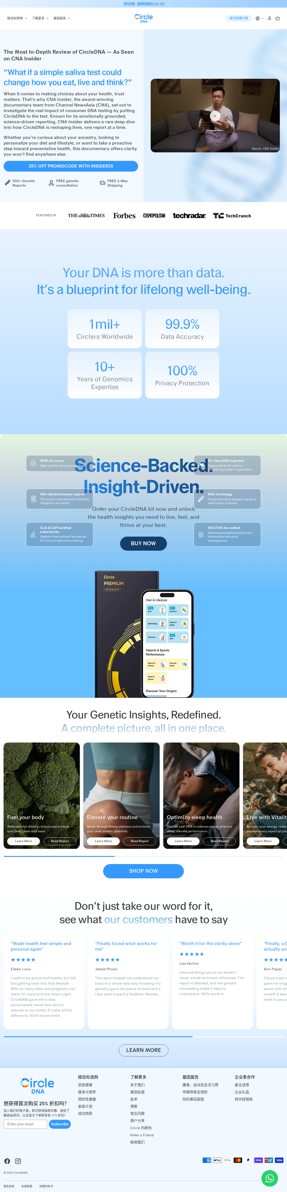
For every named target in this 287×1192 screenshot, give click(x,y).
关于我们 (137, 1085)
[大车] (277, 18)
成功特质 (85, 1113)
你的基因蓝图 (193, 1099)
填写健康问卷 (238, 18)
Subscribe (60, 1124)
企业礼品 (242, 1092)
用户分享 (137, 1121)
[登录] (269, 18)
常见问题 (137, 1113)
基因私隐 (137, 1092)
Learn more (143, 1050)
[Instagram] (18, 1161)
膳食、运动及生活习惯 (200, 1085)
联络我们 (137, 1142)
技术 (133, 1099)
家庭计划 (85, 1106)
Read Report (60, 841)
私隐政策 (27, 1186)
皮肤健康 (85, 1085)
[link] (86, 215)
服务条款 (9, 1186)
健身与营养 (87, 1092)
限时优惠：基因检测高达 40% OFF (144, 3)
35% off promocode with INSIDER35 (71, 166)
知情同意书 (46, 1186)
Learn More (23, 841)
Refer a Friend (142, 1135)
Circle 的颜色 (141, 1128)
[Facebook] (7, 1161)
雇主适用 (242, 1085)
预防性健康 (87, 1099)
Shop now (143, 871)
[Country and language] (260, 18)
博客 (133, 1106)
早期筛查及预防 (195, 1092)
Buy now (143, 543)
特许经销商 (244, 1099)
